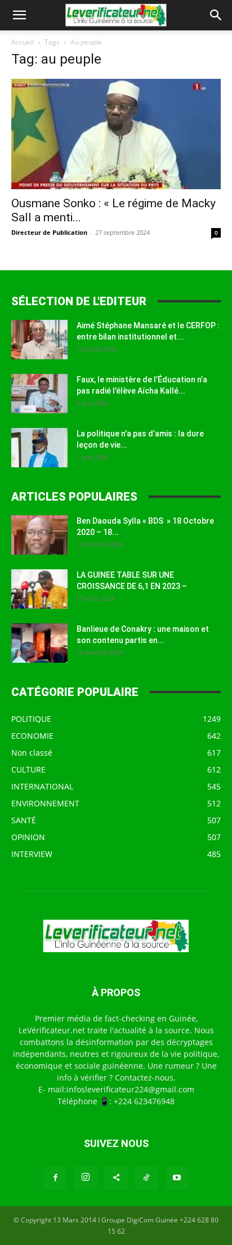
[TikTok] (146, 1178)
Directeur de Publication (49, 232)
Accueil (22, 42)
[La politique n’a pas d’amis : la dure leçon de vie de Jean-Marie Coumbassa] (39, 447)
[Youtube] (177, 1178)
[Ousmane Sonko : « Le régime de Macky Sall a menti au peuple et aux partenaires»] (116, 134)
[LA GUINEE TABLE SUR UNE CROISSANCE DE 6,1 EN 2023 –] (39, 589)
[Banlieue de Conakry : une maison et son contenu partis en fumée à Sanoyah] (39, 643)
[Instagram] (85, 1177)
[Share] (116, 1178)
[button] (19, 15)
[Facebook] (55, 1178)
